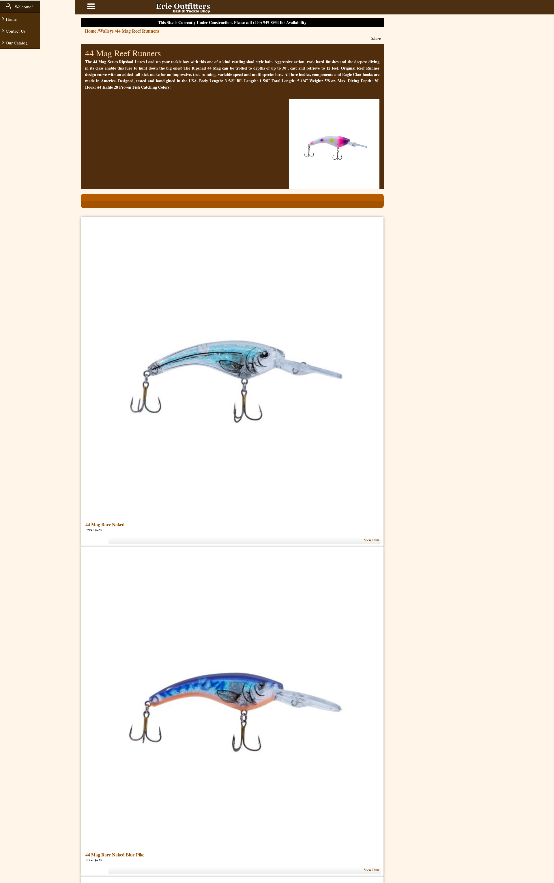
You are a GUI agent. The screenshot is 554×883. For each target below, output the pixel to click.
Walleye (124, 30)
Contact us (16, 31)
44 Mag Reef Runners (154, 30)
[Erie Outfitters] (200, 7)
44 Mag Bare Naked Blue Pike (132, 854)
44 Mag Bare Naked (122, 524)
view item (388, 539)
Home (11, 19)
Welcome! (23, 7)
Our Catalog (17, 43)
